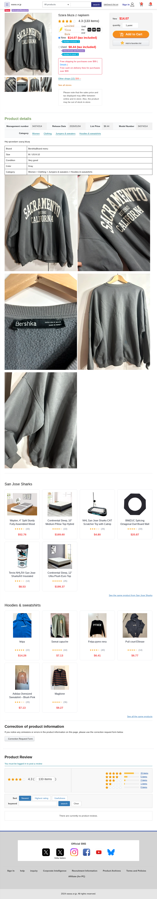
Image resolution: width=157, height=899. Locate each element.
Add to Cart (133, 34)
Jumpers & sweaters (65, 133)
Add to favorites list (133, 43)
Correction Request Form (20, 739)
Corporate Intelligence (54, 871)
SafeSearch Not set (111, 4)
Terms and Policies (136, 871)
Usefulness (59, 798)
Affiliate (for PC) (76, 876)
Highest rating (41, 798)
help (22, 871)
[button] (150, 4)
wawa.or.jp (16, 4)
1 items (144, 784)
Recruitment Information (84, 871)
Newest (25, 798)
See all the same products (139, 716)
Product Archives (112, 871)
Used (78, 50)
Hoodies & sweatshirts (90, 133)
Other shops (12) (69, 78)
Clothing (48, 133)
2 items (144, 780)
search (96, 4)
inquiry (34, 871)
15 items (144, 773)
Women (36, 133)
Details (63, 64)
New (79, 39)
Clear (76, 803)
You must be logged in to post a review (23, 763)
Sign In (126, 4)
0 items (144, 787)
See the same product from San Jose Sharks (130, 595)
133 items (45, 779)
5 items (144, 777)
